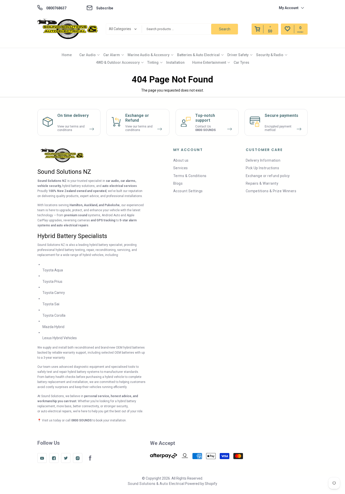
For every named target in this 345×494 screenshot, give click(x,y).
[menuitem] (67, 55)
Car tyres (241, 62)
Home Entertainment (209, 62)
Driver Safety (238, 55)
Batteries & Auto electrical (198, 55)
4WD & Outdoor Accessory (118, 62)
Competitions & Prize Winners (271, 191)
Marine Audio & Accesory (148, 55)
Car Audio (87, 55)
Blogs (178, 183)
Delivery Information (263, 160)
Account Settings (188, 191)
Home (67, 55)
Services (180, 168)
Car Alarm (111, 55)
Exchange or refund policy (268, 176)
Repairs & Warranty (262, 183)
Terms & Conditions (190, 176)
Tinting (153, 62)
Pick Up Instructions (262, 168)
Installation (175, 62)
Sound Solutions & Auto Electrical (156, 484)
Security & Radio (269, 55)
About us (181, 160)
